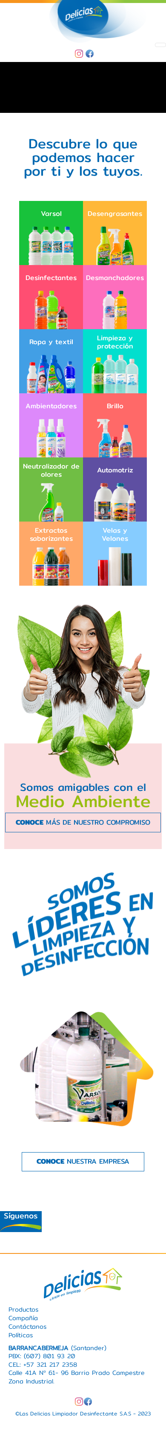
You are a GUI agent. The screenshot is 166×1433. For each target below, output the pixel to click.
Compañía (23, 1318)
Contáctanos (27, 1326)
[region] (83, 87)
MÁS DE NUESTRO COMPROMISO (83, 822)
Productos (23, 1309)
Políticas (21, 1335)
